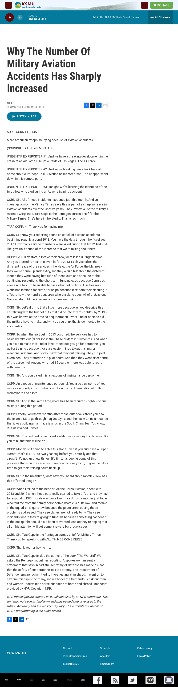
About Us (105, 656)
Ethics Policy (144, 656)
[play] (9, 17)
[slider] (25, 17)
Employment (107, 664)
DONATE (163, 5)
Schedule (105, 648)
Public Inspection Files (75, 656)
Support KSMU (71, 664)
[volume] (20, 17)
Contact (67, 648)
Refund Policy (144, 648)
